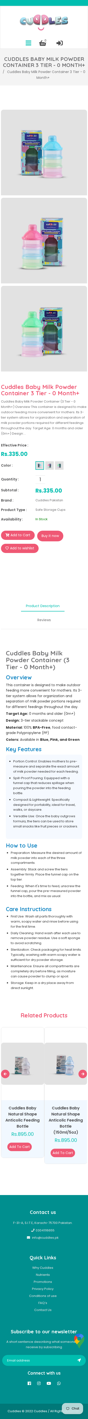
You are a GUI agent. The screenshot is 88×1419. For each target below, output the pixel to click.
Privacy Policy (43, 1289)
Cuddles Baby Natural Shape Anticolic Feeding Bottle (22, 1117)
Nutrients (43, 1274)
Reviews (44, 620)
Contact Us (43, 1310)
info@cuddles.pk (45, 1237)
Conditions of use (43, 1296)
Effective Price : (14, 445)
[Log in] (59, 43)
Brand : (7, 500)
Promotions (43, 1281)
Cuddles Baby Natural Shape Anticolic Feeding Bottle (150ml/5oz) (66, 1120)
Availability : (12, 519)
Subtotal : (10, 490)
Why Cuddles (42, 1267)
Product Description (43, 605)
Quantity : (10, 479)
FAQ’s (42, 1303)
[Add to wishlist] (32, 1147)
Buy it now (50, 535)
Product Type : (14, 509)
